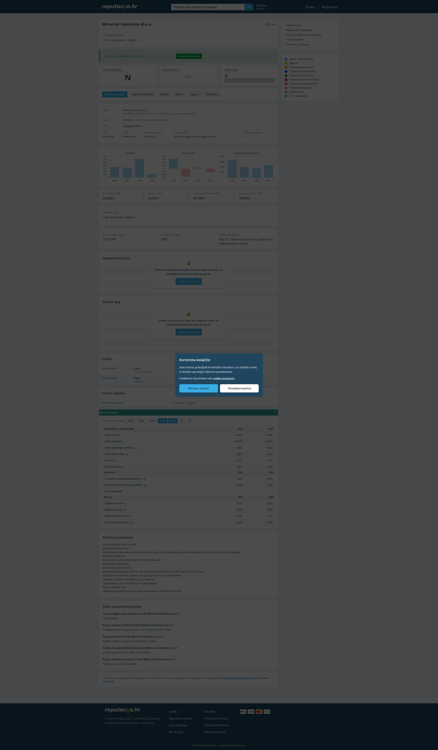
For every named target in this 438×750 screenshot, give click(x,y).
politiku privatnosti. (224, 378)
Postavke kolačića (239, 388)
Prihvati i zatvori (198, 388)
